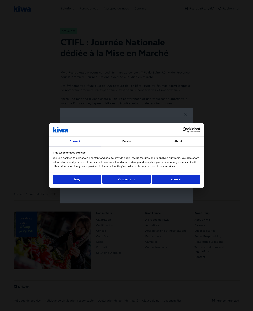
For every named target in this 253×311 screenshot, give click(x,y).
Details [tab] (126, 141)
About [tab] (178, 141)
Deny (77, 179)
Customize (124, 179)
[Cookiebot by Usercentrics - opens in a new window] (185, 129)
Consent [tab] (75, 141)
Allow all (176, 179)
